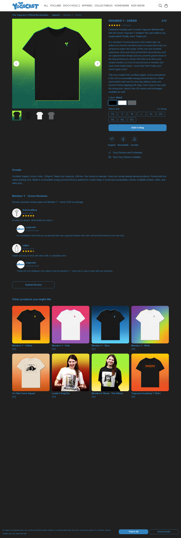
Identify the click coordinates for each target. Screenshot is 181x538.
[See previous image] (16, 63)
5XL (132, 119)
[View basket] (166, 6)
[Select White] (122, 102)
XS (112, 114)
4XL (122, 119)
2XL (161, 114)
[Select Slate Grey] (132, 102)
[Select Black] (112, 102)
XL (151, 114)
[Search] (160, 6)
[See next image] (97, 63)
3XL (113, 119)
